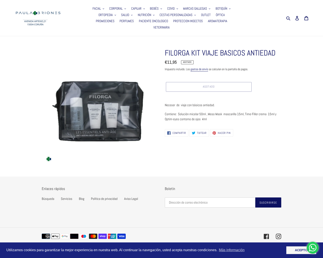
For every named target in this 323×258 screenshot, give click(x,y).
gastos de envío (199, 69)
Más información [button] (232, 250)
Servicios (66, 199)
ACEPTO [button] (301, 250)
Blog (81, 199)
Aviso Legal (131, 199)
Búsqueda (48, 199)
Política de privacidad (104, 199)
